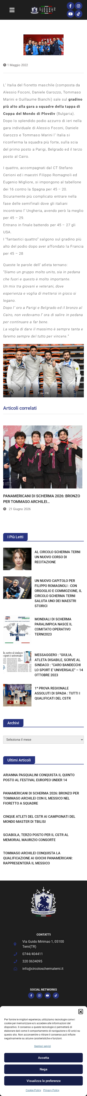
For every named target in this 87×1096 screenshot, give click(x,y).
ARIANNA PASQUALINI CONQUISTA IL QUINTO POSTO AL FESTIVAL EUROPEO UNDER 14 (39, 777)
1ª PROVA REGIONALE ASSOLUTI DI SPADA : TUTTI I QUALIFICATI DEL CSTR (57, 693)
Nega (43, 1069)
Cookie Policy (33, 1090)
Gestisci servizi (42, 1046)
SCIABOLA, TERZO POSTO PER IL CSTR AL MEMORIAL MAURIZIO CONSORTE (36, 837)
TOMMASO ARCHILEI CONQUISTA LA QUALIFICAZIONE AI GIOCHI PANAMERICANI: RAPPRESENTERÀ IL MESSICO (38, 858)
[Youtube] (70, 14)
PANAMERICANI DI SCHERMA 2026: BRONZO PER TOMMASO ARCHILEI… (41, 499)
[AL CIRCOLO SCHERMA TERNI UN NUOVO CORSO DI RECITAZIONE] (17, 559)
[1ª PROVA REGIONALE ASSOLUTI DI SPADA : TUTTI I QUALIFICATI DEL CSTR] (17, 695)
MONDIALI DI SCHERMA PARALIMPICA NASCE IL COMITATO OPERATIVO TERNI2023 (53, 626)
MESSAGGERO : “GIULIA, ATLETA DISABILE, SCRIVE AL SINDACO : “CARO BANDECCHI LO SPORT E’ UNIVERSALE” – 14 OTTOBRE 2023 (59, 665)
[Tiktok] (78, 14)
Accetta (43, 1058)
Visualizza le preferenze (44, 1081)
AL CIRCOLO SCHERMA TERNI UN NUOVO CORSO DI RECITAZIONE (57, 557)
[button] (81, 1011)
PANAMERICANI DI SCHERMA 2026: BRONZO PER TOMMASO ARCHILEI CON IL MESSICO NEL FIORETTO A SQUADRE (41, 798)
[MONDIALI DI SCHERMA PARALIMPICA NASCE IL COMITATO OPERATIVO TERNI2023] (17, 629)
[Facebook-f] (70, 6)
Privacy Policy (51, 1090)
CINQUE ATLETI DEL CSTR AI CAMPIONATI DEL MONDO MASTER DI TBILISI (39, 819)
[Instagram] (78, 6)
